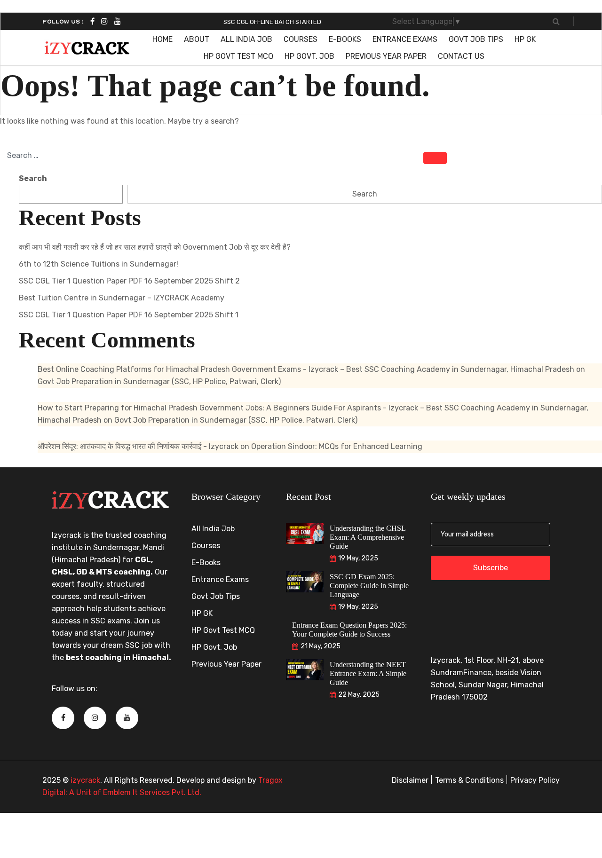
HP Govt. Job (309, 56)
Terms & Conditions (469, 780)
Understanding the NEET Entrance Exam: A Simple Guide (368, 673)
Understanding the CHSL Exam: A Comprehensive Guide (368, 537)
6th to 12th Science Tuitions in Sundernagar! (98, 264)
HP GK (525, 39)
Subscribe (490, 567)
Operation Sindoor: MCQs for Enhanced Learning (336, 446)
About (196, 39)
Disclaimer (410, 780)
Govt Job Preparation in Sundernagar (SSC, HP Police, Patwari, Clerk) (159, 381)
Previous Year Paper (386, 56)
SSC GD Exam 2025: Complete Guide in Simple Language (369, 585)
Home (162, 39)
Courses (300, 39)
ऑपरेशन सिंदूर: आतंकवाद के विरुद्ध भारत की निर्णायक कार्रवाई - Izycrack (138, 446)
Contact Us (461, 56)
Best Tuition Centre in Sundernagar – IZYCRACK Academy (121, 297)
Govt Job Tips (476, 39)
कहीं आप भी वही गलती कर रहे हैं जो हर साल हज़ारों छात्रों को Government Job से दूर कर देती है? (155, 247)
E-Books (345, 39)
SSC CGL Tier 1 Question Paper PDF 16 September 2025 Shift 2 (129, 280)
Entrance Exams (404, 39)
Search (33, 178)
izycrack (85, 780)
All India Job (246, 39)
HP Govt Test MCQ (238, 56)
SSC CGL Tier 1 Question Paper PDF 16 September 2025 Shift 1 (128, 314)
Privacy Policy (535, 780)
